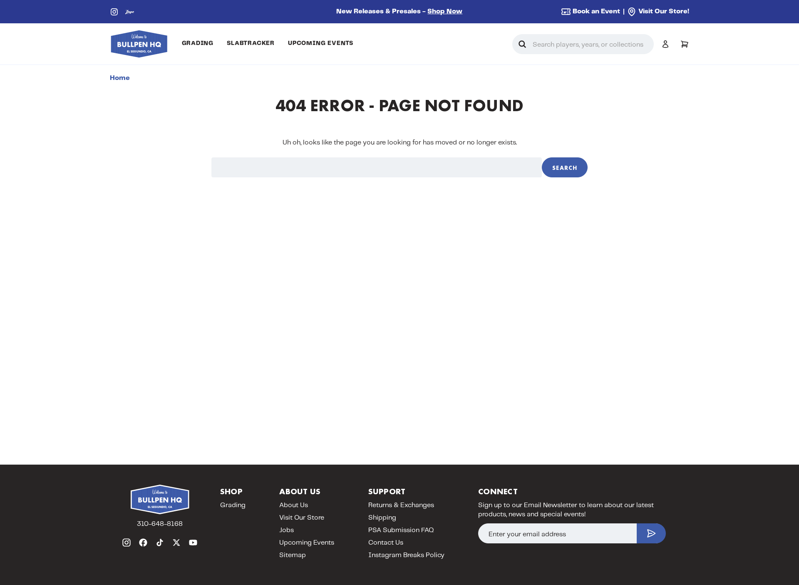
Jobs (286, 530)
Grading (198, 43)
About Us (293, 505)
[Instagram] (114, 11)
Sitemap (292, 555)
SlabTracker (251, 43)
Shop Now (444, 11)
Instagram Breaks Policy (406, 555)
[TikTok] (160, 543)
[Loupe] (129, 11)
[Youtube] (193, 543)
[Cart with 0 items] (684, 44)
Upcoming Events (320, 43)
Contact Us (385, 543)
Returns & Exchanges (401, 505)
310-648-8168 (160, 524)
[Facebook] (143, 543)
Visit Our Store (301, 518)
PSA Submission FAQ (401, 530)
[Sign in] (665, 44)
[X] (176, 543)
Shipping (382, 518)
